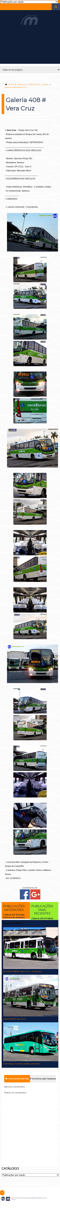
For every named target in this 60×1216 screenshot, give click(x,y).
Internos (21, 84)
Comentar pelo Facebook (44, 1078)
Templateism (23, 1205)
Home (11, 84)
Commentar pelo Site (18, 1078)
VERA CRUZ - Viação (38, 84)
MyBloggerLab (36, 1205)
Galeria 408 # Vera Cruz (16, 87)
